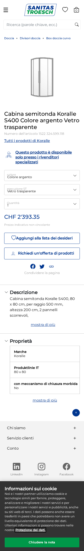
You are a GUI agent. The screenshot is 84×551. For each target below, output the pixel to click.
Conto (13, 448)
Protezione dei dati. (30, 530)
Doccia (9, 38)
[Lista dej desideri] (65, 10)
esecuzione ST (17, 188)
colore (11, 174)
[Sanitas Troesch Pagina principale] (40, 9)
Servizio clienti (20, 438)
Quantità (13, 203)
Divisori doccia (30, 38)
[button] (51, 266)
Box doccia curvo (58, 38)
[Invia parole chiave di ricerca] (77, 25)
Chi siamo (16, 428)
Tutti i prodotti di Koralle (27, 141)
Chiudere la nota (42, 542)
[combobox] (42, 24)
